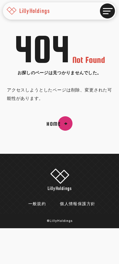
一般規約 (37, 204)
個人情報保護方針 (77, 204)
